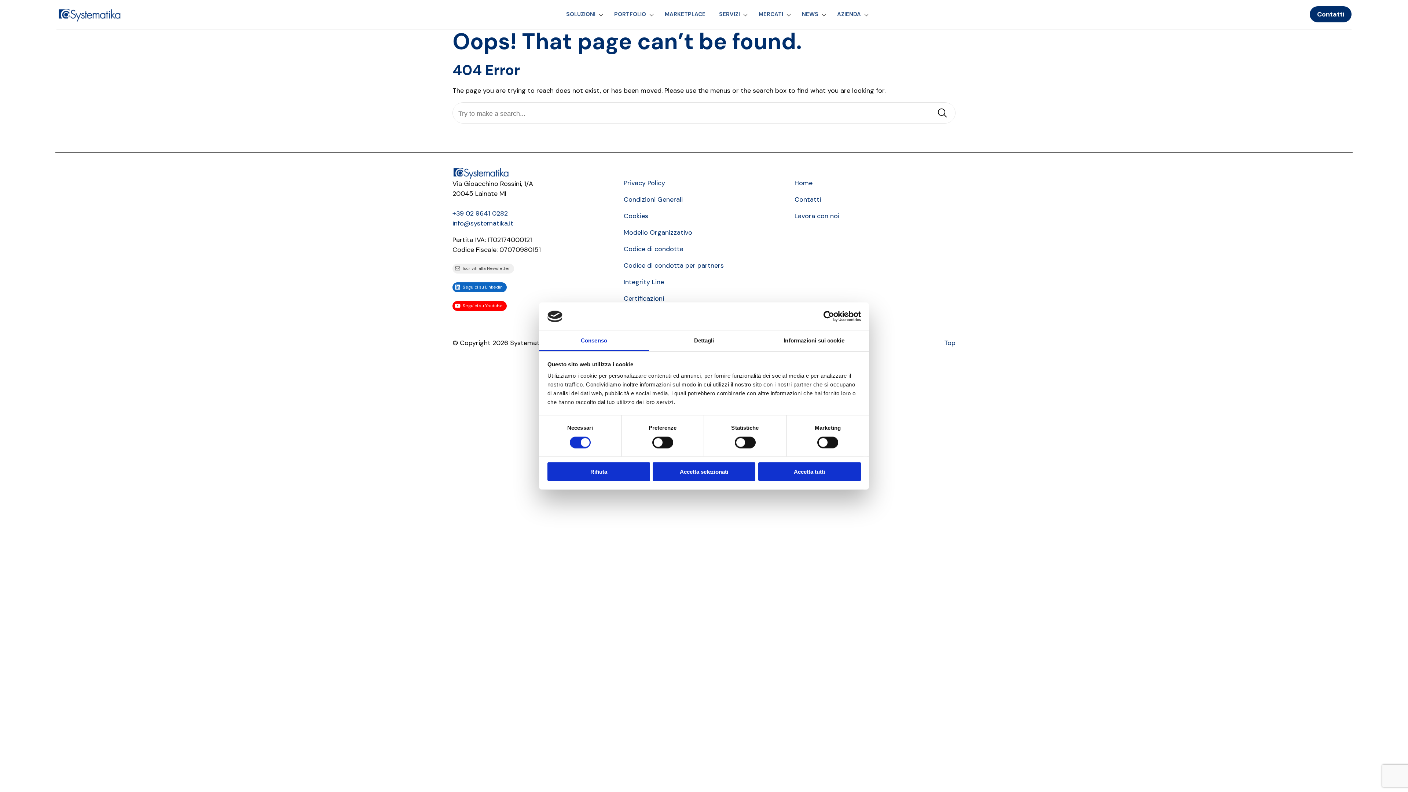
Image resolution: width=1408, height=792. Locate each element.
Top (950, 342)
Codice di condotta (653, 249)
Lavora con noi (817, 216)
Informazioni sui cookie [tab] (814, 340)
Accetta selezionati (704, 472)
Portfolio (630, 14)
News (810, 14)
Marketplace (685, 14)
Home (804, 183)
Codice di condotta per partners (674, 265)
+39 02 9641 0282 (480, 213)
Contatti (1330, 14)
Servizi (729, 14)
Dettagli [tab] (704, 340)
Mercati (771, 14)
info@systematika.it (482, 223)
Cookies (636, 216)
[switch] (662, 442)
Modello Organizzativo (658, 232)
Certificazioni (644, 298)
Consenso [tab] (594, 340)
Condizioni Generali (653, 199)
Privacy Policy (644, 183)
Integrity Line (644, 282)
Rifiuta (598, 472)
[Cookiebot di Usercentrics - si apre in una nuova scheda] (829, 316)
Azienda (849, 14)
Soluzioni (580, 14)
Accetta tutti (809, 472)
